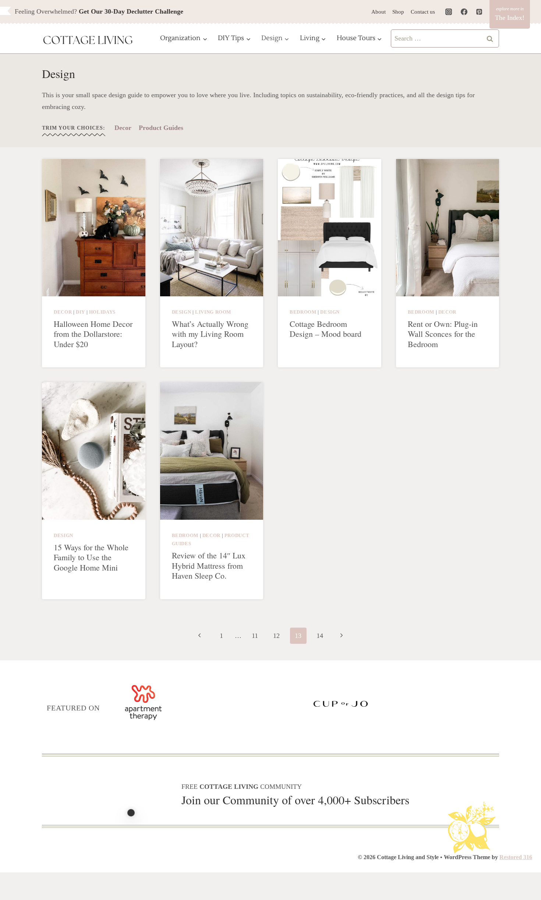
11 (255, 635)
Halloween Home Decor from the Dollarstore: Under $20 (93, 333)
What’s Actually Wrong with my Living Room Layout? (210, 333)
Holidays (102, 312)
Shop (398, 12)
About (378, 12)
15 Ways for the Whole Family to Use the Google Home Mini (91, 557)
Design (181, 312)
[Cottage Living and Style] (88, 41)
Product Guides (161, 127)
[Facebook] (464, 11)
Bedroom (303, 312)
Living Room (213, 312)
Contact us (423, 12)
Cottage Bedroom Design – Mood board (325, 328)
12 (276, 635)
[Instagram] (448, 11)
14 (320, 635)
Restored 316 (515, 857)
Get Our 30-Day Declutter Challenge (131, 11)
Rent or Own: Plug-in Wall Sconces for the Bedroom (443, 333)
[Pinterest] (479, 11)
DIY (80, 312)
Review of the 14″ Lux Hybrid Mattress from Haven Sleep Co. (208, 565)
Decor (122, 127)
